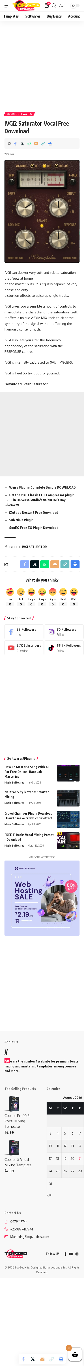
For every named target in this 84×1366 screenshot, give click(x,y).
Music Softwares (19, 114)
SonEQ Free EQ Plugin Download (33, 528)
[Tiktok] (64, 647)
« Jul (49, 1195)
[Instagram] (64, 631)
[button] (8, 5)
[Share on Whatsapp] (29, 143)
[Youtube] (23, 647)
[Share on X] (22, 143)
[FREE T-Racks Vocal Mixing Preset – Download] (68, 840)
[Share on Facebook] (15, 143)
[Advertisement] (42, 65)
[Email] (36, 143)
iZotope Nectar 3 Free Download (33, 512)
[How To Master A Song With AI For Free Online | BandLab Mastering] (68, 773)
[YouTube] (71, 1254)
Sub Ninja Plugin (21, 520)
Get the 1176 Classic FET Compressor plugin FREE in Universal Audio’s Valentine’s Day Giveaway (39, 500)
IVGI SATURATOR (34, 547)
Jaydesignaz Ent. (57, 1267)
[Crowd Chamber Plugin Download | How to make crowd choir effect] (68, 819)
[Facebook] (23, 631)
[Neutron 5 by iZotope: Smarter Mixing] (68, 798)
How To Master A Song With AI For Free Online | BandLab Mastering (26, 771)
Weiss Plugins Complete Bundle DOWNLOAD (42, 487)
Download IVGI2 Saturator (26, 384)
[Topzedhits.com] (26, 5)
